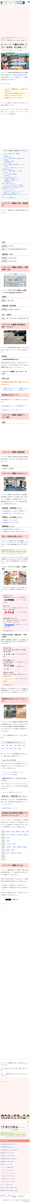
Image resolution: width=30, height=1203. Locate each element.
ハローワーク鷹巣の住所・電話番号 (11, 153)
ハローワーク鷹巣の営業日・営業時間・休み (13, 158)
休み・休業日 (7, 163)
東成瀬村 (19, 847)
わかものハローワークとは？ (7, 1176)
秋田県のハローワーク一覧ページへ (12, 410)
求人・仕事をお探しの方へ (9, 183)
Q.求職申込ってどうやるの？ (11, 520)
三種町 (13, 850)
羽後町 (18, 831)
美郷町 (8, 850)
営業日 (5, 160)
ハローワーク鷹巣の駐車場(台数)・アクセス (13, 164)
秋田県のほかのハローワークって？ (11, 188)
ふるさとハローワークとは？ (7, 1181)
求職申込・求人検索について (10, 180)
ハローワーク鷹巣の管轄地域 (9, 174)
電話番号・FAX (7, 156)
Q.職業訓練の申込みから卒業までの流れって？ (15, 531)
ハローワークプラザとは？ (7, 1170)
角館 (3, 748)
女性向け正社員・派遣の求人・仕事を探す (13, 186)
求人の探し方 (3, 1195)
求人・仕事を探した (16, 77)
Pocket (17, 899)
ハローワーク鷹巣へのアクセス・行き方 (13, 167)
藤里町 (25, 847)
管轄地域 (6, 175)
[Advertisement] (15, 21)
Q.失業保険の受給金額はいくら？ (8, 1147)
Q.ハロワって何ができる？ (6, 1184)
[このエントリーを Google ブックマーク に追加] (14, 899)
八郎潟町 (8, 847)
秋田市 (8, 831)
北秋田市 (25, 834)
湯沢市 (8, 853)
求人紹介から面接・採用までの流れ (9, 1187)
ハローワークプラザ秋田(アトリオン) (13, 772)
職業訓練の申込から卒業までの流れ (9, 1190)
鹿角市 (13, 834)
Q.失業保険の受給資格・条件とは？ (9, 1144)
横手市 (20, 853)
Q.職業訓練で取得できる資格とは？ (9, 1158)
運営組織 (14, 1196)
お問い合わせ (21, 1196)
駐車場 (5, 166)
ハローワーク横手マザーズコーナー (12, 792)
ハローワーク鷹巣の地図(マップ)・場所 (12, 171)
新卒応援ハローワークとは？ (7, 1178)
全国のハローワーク (12, 1195)
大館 (15, 745)
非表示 (25, 150)
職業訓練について (8, 181)
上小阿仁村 (19, 834)
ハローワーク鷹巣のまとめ (9, 197)
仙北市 (8, 837)
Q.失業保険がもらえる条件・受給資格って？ (15, 511)
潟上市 (8, 834)
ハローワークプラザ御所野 (10, 774)
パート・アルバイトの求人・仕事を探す (13, 185)
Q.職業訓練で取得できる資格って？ (12, 529)
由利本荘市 (14, 853)
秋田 (3, 745)
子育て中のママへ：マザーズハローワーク (13, 191)
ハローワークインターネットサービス (12, 553)
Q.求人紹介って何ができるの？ (7, 1155)
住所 (5, 155)
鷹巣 (19, 745)
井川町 (13, 831)
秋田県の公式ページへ (8, 169)
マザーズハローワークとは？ (7, 1173)
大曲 (23, 745)
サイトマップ (22, 1195)
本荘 (7, 748)
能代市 (14, 844)
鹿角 (19, 748)
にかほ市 (8, 844)
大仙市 (8, 840)
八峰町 (14, 847)
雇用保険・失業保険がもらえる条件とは (14, 885)
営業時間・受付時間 (8, 161)
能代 (11, 745)
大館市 (27, 831)
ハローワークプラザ (8, 189)
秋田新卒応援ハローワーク (10, 808)
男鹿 (7, 745)
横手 (11, 748)
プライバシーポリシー (5, 1196)
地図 (5, 172)
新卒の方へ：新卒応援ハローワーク (12, 192)
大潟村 (22, 831)
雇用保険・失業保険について (10, 178)
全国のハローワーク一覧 (6, 1164)
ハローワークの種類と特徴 (6, 1167)
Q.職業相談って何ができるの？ (11, 522)
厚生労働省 (15, 1129)
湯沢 (15, 748)
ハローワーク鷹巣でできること (10, 177)
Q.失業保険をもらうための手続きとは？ (14, 513)
